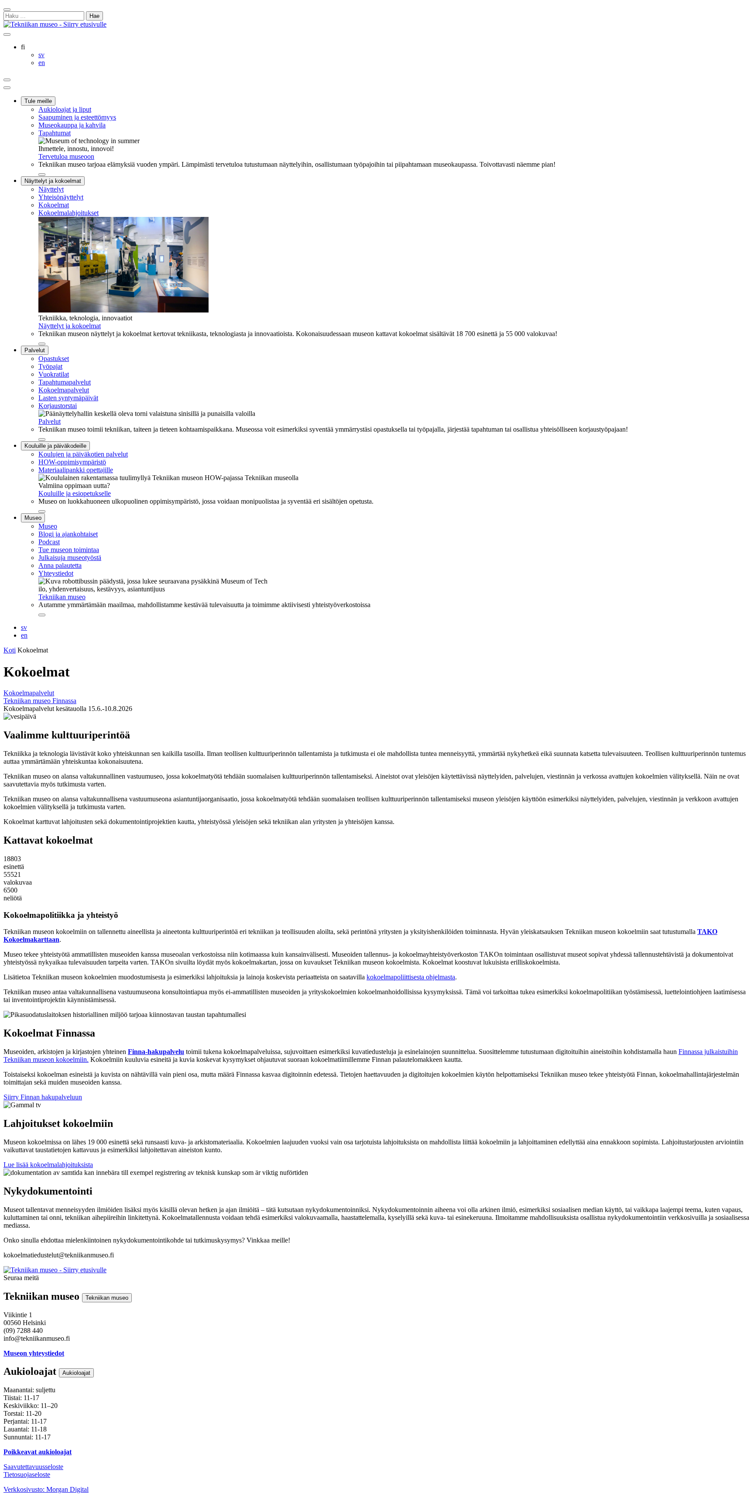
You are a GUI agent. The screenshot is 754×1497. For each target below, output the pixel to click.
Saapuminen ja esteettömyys (77, 117)
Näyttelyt (51, 189)
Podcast (49, 542)
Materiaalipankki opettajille (75, 470)
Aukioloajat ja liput (64, 109)
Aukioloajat (76, 1373)
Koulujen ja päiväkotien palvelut (83, 454)
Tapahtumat (54, 133)
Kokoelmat (53, 205)
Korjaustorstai (57, 405)
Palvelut (34, 350)
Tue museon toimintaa (68, 549)
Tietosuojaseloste (26, 1474)
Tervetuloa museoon (66, 156)
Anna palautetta (60, 565)
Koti (9, 650)
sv (24, 627)
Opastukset (53, 358)
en (24, 635)
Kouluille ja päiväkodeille (55, 446)
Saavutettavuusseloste (33, 1466)
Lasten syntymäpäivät (68, 398)
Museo (32, 518)
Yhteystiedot (55, 573)
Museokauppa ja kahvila (72, 125)
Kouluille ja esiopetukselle (74, 493)
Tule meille (38, 101)
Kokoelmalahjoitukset (68, 212)
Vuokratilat (53, 374)
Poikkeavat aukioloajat (37, 1452)
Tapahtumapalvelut (64, 382)
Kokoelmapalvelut (63, 390)
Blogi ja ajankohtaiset (68, 534)
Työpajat (50, 366)
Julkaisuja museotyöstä (69, 557)
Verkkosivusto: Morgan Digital (46, 1489)
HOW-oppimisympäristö (72, 462)
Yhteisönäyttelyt (60, 197)
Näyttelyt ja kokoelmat (52, 181)
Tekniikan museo (62, 597)
